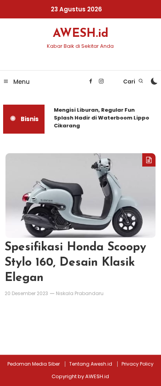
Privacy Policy (138, 364)
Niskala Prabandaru (80, 293)
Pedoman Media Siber (33, 364)
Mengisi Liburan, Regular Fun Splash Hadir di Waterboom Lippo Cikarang (101, 117)
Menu (21, 82)
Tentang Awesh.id (90, 364)
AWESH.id (80, 34)
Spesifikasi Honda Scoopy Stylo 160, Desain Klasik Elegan (75, 262)
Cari (129, 81)
